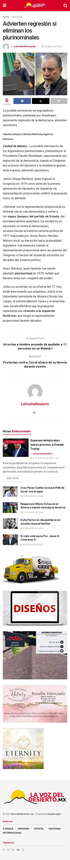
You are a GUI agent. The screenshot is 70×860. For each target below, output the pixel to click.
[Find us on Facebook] (3, 850)
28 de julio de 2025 (51, 46)
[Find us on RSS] (13, 850)
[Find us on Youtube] (18, 850)
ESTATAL (39, 828)
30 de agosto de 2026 (32, 545)
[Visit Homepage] (34, 5)
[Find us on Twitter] (8, 850)
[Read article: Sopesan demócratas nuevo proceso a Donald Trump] (16, 447)
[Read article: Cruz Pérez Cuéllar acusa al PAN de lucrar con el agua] (10, 491)
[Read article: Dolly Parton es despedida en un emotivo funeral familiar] (10, 523)
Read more (14, 477)
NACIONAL (17, 17)
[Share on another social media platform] (58, 101)
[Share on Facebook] (22, 101)
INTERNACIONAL (15, 442)
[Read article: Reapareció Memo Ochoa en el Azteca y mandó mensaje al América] (10, 507)
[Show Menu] (4, 5)
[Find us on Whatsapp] (23, 850)
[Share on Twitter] (40, 101)
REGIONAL (23, 828)
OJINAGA (8, 828)
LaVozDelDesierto (24, 46)
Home (6, 17)
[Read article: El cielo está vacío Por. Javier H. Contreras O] (10, 539)
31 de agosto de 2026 (42, 458)
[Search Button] (65, 5)
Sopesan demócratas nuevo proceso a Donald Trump (46, 445)
